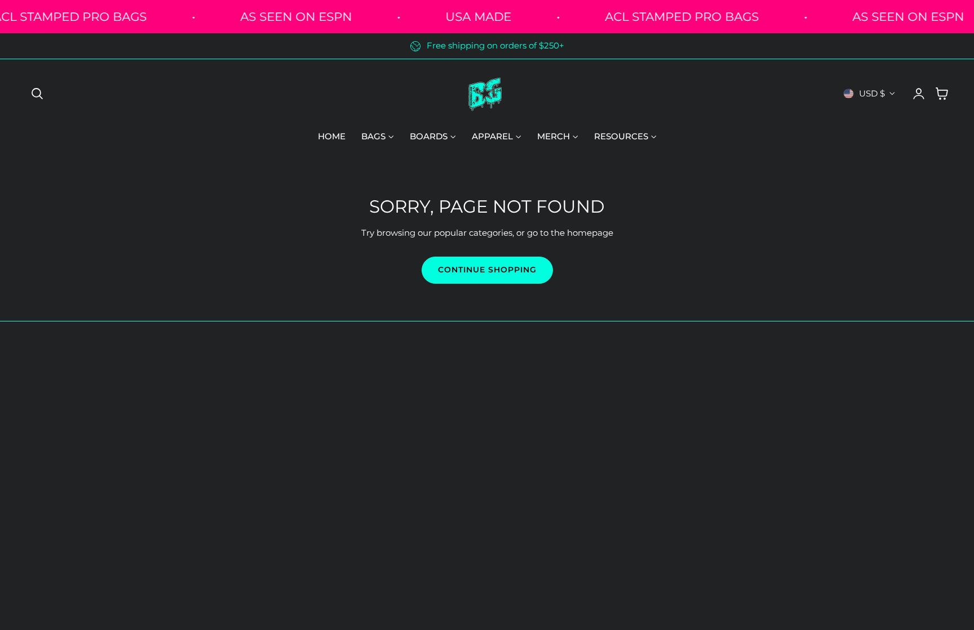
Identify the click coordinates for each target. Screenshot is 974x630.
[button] (37, 93)
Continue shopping (487, 269)
